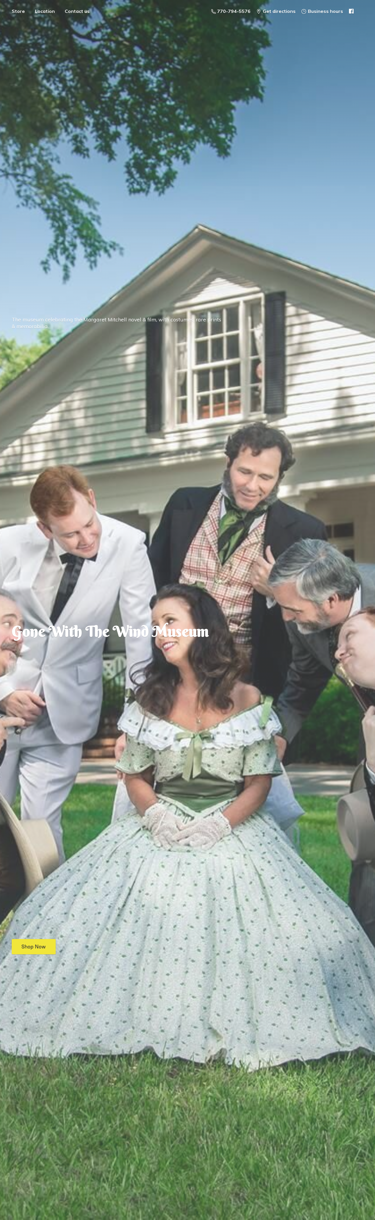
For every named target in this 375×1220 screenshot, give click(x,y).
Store (18, 11)
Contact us (77, 11)
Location (45, 11)
